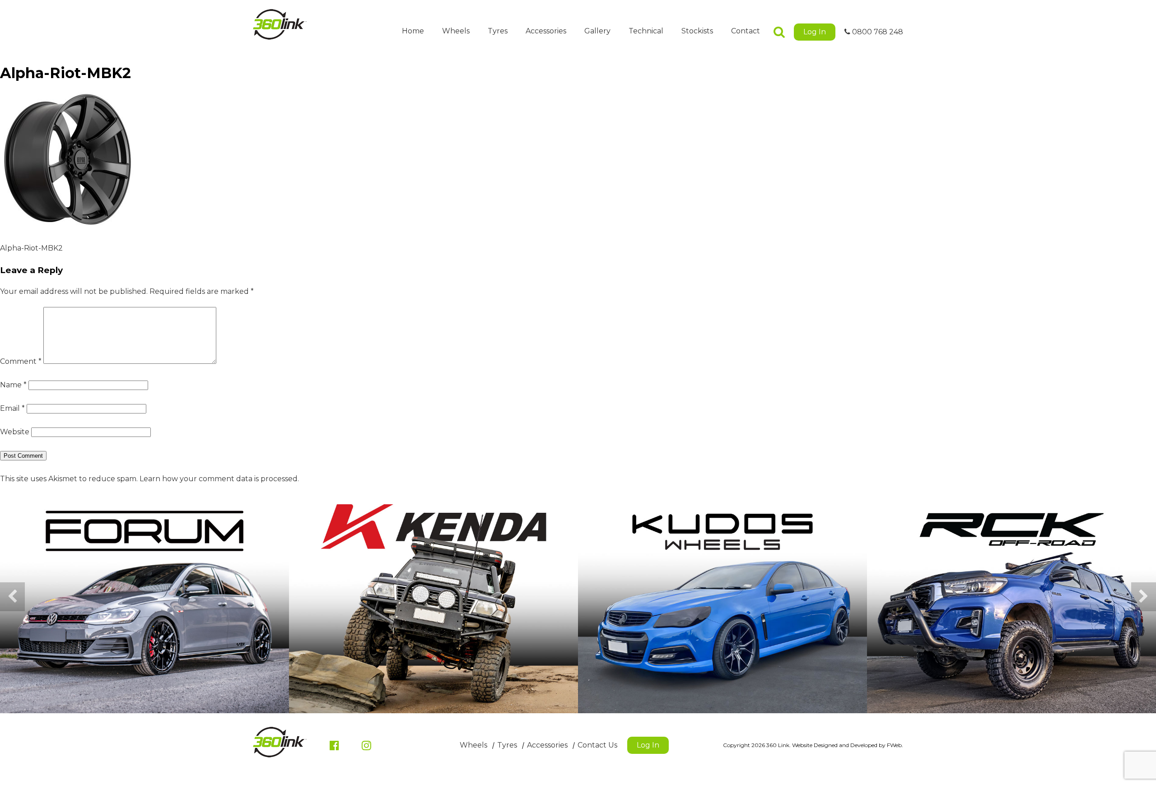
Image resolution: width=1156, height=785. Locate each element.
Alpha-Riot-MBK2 (31, 248)
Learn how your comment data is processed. (219, 478)
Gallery (597, 31)
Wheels (456, 31)
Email (12, 408)
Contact (745, 31)
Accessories (546, 31)
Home (413, 31)
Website (14, 431)
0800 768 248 (876, 32)
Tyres (498, 31)
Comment (21, 361)
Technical (646, 31)
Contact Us (597, 745)
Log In (814, 32)
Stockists (697, 31)
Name (13, 385)
